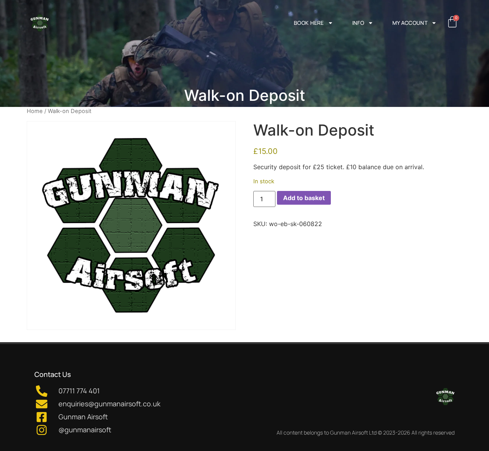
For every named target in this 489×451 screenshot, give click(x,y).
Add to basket (304, 198)
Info (358, 22)
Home (35, 111)
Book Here (309, 22)
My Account (409, 22)
